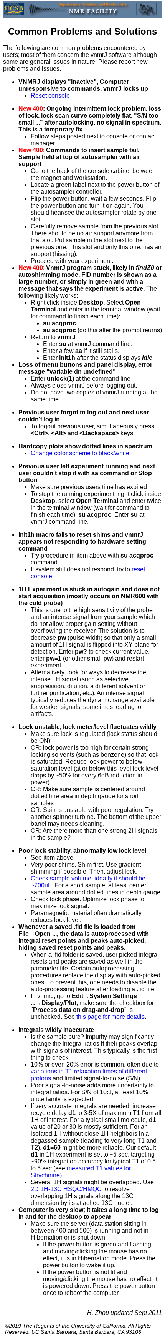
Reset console (50, 95)
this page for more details (110, 1016)
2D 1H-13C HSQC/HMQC (66, 1189)
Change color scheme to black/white (80, 453)
